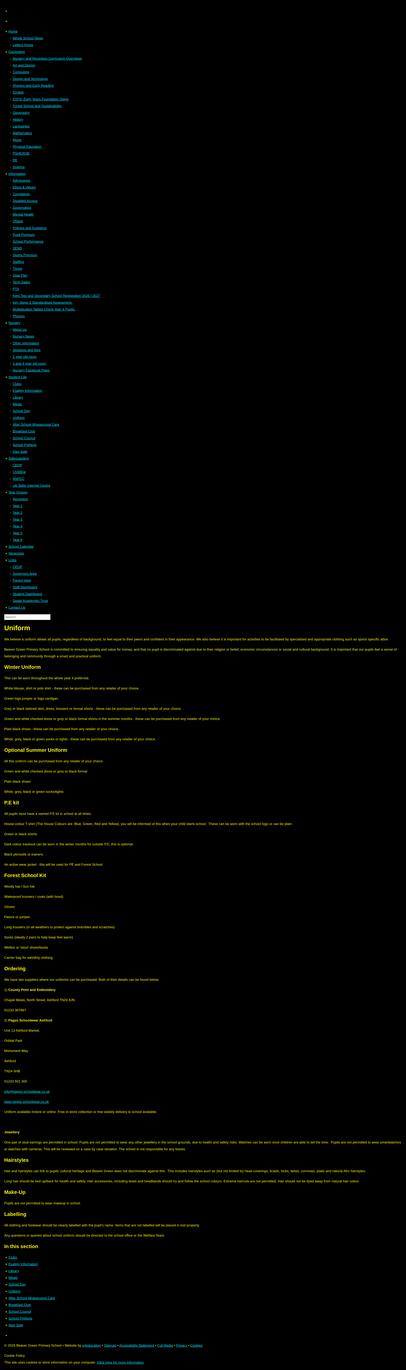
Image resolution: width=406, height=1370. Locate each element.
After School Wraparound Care (31, 1298)
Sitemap (110, 1345)
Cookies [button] (196, 1345)
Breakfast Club (19, 1305)
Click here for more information (120, 1362)
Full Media (165, 1345)
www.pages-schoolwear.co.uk (26, 1102)
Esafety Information (23, 1264)
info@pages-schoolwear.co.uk (27, 1091)
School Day (17, 1284)
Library (13, 1271)
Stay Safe (15, 1325)
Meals (13, 1278)
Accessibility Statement (136, 1345)
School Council (19, 1311)
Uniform (14, 1291)
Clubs (12, 1257)
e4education (91, 1345)
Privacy (181, 1345)
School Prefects (20, 1318)
